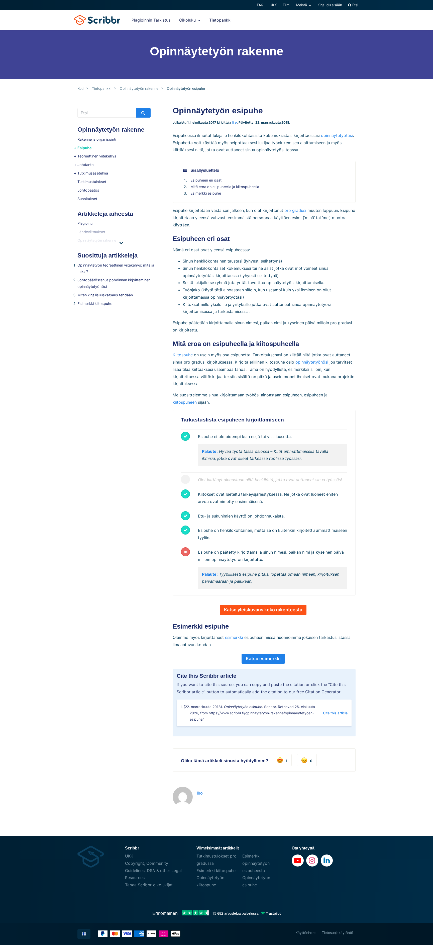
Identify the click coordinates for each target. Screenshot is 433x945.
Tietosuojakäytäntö (337, 932)
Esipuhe (84, 148)
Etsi (354, 5)
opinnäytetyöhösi (311, 362)
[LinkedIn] (327, 860)
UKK (273, 5)
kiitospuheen (185, 402)
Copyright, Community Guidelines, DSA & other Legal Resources (153, 870)
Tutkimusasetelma (92, 173)
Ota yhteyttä (303, 848)
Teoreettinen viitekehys (96, 156)
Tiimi (286, 5)
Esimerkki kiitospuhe (94, 303)
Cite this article (335, 713)
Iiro (234, 122)
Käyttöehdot (305, 932)
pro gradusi (295, 210)
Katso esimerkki (263, 658)
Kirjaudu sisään (329, 5)
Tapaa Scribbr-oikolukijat (149, 884)
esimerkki (234, 637)
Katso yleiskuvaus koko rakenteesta (263, 609)
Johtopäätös (88, 190)
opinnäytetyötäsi (337, 135)
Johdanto (85, 164)
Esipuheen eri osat (206, 180)
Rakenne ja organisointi (96, 139)
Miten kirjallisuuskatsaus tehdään (105, 295)
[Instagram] (312, 860)
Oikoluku (188, 20)
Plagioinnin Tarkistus (151, 20)
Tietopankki (220, 20)
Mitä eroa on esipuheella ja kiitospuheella (224, 187)
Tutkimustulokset (91, 182)
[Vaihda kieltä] (83, 934)
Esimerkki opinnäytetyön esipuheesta (256, 863)
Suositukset (87, 199)
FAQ (260, 5)
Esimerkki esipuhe (205, 193)
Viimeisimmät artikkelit (217, 848)
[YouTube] (298, 860)
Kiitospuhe (183, 354)
